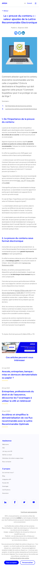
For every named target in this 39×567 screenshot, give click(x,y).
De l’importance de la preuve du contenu (18, 106)
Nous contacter (6, 461)
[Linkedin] (23, 33)
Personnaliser (27, 562)
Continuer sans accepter (29, 512)
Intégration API (6, 479)
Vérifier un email (7, 454)
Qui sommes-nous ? (8, 472)
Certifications (6, 489)
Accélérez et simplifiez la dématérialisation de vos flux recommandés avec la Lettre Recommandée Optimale (17, 419)
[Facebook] (16, 33)
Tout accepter (11, 562)
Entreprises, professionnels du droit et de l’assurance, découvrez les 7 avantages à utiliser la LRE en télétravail (18, 396)
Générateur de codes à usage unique (12, 458)
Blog (3, 476)
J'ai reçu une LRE (7, 451)
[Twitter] (19, 33)
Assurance (5, 493)
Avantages (5, 486)
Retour (5, 11)
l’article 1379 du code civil (23, 290)
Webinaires (5, 444)
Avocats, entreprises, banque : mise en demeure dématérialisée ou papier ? (19, 374)
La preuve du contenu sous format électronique (21, 109)
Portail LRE (5, 483)
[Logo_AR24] (4, 3)
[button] (29, 3)
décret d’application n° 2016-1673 (12, 293)
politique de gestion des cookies (19, 558)
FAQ (3, 448)
